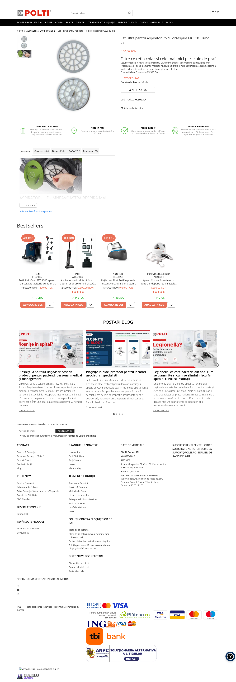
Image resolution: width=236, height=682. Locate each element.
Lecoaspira (74, 452)
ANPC (72, 511)
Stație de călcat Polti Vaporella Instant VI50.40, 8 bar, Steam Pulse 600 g (118, 282)
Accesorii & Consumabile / (41, 30)
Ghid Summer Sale (151, 22)
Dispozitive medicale (79, 563)
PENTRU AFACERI (75, 22)
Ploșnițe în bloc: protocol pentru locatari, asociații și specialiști (116, 373)
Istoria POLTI (23, 513)
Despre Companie (29, 507)
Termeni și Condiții (78, 483)
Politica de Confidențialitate (82, 435)
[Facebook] (18, 585)
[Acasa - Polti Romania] (34, 12)
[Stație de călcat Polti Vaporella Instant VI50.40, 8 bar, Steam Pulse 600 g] (118, 252)
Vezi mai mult (28, 205)
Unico (72, 464)
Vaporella (118, 273)
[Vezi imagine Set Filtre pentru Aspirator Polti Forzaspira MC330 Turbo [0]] (24, 42)
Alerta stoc (139, 89)
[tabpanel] (74, 76)
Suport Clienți (24, 460)
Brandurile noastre (83, 445)
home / (21, 30)
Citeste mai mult (27, 410)
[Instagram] (18, 594)
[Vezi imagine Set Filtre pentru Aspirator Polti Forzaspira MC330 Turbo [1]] (24, 54)
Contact (23, 445)
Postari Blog (118, 322)
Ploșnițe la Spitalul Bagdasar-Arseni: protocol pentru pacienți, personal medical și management (50, 375)
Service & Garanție (26, 452)
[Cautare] (129, 13)
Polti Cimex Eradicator (158, 273)
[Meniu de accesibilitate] (230, 656)
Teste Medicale (76, 571)
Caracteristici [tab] (41, 151)
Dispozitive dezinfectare (86, 556)
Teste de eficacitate (78, 529)
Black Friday (75, 468)
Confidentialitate (77, 507)
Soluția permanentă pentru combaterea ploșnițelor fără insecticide (89, 547)
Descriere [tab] (25, 151)
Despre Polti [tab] (58, 151)
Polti (123, 43)
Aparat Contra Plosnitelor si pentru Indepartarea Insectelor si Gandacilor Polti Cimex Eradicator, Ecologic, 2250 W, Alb (158, 282)
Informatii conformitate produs (36, 211)
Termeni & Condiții (82, 476)
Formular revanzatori (28, 528)
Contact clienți (24, 464)
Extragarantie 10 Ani (27, 486)
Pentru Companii (25, 483)
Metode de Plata (77, 491)
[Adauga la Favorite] (50, 305)
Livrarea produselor (79, 495)
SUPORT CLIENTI (127, 22)
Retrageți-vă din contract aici (83, 499)
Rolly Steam (75, 460)
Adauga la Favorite (133, 108)
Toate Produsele (28, 22)
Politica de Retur (77, 503)
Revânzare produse (30, 521)
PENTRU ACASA (54, 22)
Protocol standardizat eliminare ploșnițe (89, 541)
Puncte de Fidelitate (27, 495)
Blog (169, 22)
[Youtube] (18, 590)
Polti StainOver (76, 456)
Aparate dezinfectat (79, 567)
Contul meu (23, 532)
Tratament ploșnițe (101, 22)
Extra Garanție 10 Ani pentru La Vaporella (38, 491)
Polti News (24, 476)
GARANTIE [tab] (74, 151)
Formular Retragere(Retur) (30, 456)
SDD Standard (24, 499)
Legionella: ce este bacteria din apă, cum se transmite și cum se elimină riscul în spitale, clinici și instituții (183, 375)
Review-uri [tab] (90, 151)
